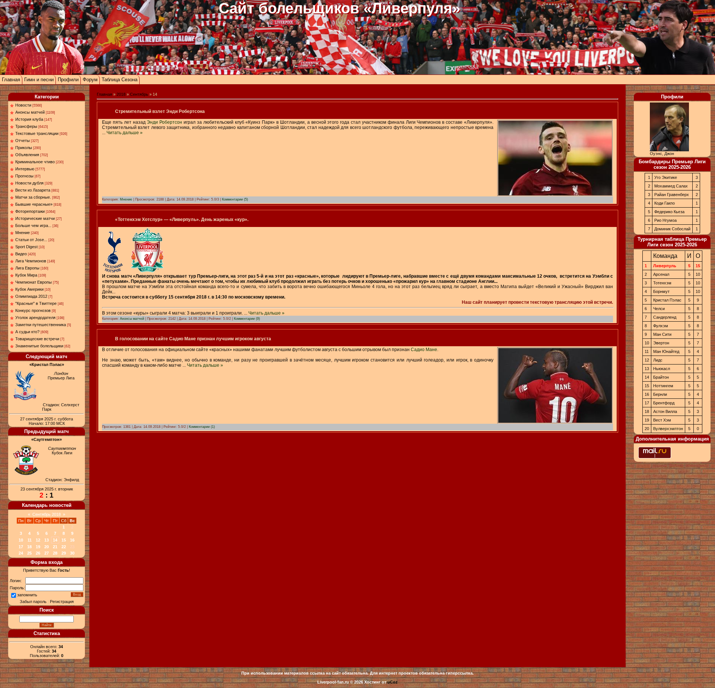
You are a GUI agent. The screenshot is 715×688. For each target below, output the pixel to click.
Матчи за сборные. (33, 197)
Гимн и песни (39, 79)
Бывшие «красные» (34, 204)
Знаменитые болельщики (39, 346)
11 (30, 540)
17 (21, 547)
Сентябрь (139, 94)
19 (38, 547)
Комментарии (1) (202, 427)
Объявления (27, 154)
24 (21, 553)
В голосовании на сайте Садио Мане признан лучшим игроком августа (193, 338)
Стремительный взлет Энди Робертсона (160, 111)
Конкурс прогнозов (33, 310)
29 (63, 553)
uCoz (392, 682)
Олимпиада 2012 (31, 296)
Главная (11, 79)
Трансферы (26, 126)
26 (38, 553)
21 (55, 547)
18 (29, 547)
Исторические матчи (35, 218)
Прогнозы (24, 176)
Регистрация (62, 601)
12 (38, 540)
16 (72, 540)
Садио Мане (424, 349)
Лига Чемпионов (30, 261)
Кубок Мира (26, 275)
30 (72, 553)
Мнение (22, 232)
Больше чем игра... (33, 225)
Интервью (24, 169)
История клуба (29, 119)
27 (46, 553)
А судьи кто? (27, 331)
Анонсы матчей (30, 112)
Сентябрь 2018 (46, 514)
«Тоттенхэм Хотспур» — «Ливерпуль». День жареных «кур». (181, 219)
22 (63, 547)
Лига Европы (27, 268)
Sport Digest (26, 246)
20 (46, 547)
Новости (23, 105)
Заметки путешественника (40, 324)
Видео (21, 254)
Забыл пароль (33, 601)
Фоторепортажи (30, 211)
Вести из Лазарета (32, 190)
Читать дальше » (125, 132)
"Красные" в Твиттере (36, 303)
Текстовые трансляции (36, 133)
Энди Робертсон (164, 122)
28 (55, 553)
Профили (68, 79)
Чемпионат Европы (33, 282)
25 (29, 553)
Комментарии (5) (235, 199)
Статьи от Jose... (31, 239)
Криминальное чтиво (35, 162)
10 (21, 540)
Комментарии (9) (247, 319)
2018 (121, 94)
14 (55, 540)
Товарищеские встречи (37, 339)
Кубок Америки (29, 289)
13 (46, 540)
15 (63, 540)
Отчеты (22, 140)
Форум (90, 79)
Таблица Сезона (119, 79)
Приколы (23, 147)
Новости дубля (29, 183)
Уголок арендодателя (35, 317)
